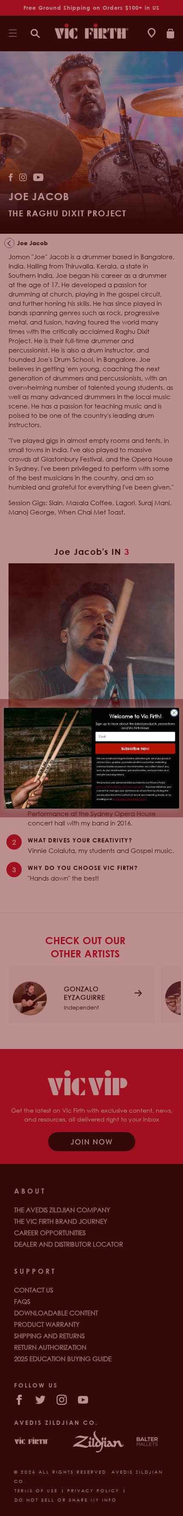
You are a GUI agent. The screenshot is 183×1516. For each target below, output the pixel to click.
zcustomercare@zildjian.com (129, 798)
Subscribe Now (135, 748)
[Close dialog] (174, 712)
